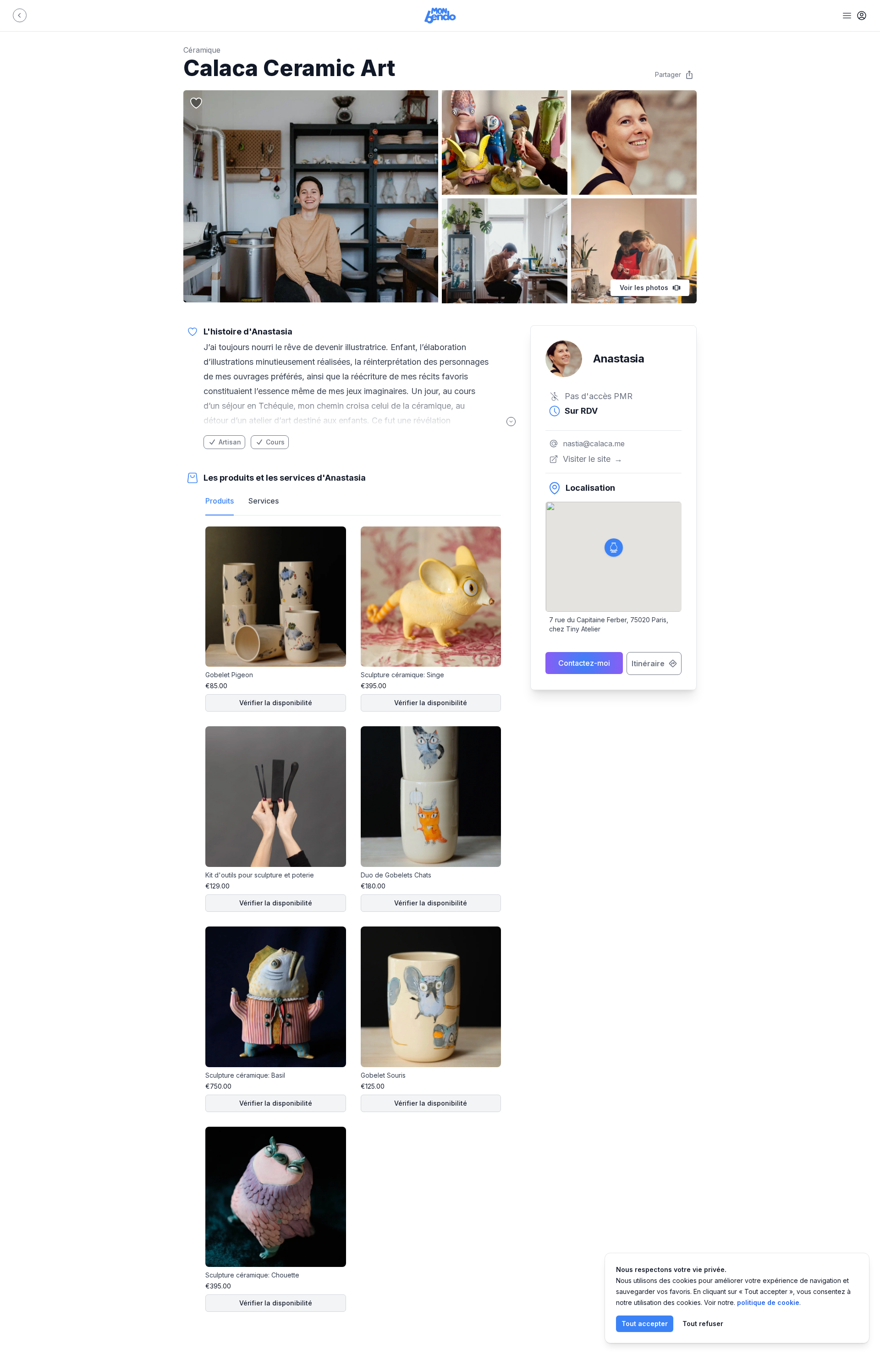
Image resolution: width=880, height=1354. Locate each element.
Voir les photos (644, 287)
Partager (668, 74)
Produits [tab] (219, 500)
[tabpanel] (353, 919)
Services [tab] (263, 500)
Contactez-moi (584, 663)
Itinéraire (648, 663)
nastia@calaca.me (594, 443)
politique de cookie (768, 1302)
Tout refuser (702, 1323)
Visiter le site (592, 459)
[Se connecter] (861, 15)
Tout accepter (645, 1323)
